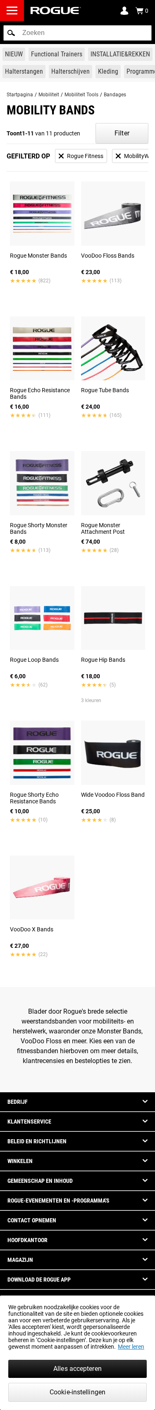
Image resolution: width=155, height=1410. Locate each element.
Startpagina (20, 95)
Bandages (115, 95)
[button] (11, 33)
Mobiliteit (48, 95)
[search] (77, 33)
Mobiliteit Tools (81, 95)
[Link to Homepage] (56, 10)
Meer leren (131, 1346)
